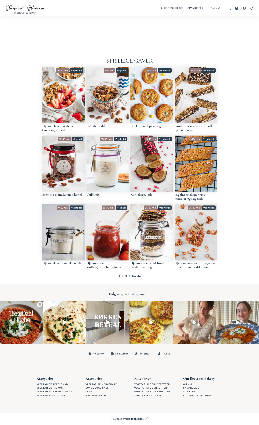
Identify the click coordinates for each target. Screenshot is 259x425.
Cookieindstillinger (197, 395)
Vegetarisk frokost (51, 388)
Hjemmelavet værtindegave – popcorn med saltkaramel (195, 265)
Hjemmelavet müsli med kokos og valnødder (59, 128)
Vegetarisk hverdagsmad (54, 391)
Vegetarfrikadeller (148, 395)
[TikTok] (251, 8)
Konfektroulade (141, 194)
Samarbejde (191, 388)
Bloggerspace (135, 418)
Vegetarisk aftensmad (52, 384)
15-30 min (62, 70)
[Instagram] (236, 8)
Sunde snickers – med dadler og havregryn (195, 128)
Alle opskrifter (172, 8)
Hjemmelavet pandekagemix (62, 263)
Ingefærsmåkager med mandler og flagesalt (190, 196)
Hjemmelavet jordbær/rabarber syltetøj (103, 265)
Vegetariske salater (51, 395)
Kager (90, 391)
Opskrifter (195, 8)
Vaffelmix (93, 194)
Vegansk (121, 70)
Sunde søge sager (98, 388)
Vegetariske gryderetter (152, 384)
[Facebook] (244, 8)
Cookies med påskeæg (145, 126)
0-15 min (151, 139)
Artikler (189, 391)
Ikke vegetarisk (96, 395)
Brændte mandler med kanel (62, 194)
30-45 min (64, 139)
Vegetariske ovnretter (150, 388)
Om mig (215, 8)
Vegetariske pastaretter (152, 391)
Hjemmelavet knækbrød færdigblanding (147, 265)
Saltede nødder (97, 126)
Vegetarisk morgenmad (102, 384)
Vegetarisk (76, 70)
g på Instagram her (135, 294)
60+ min (109, 70)
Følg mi (115, 294)
